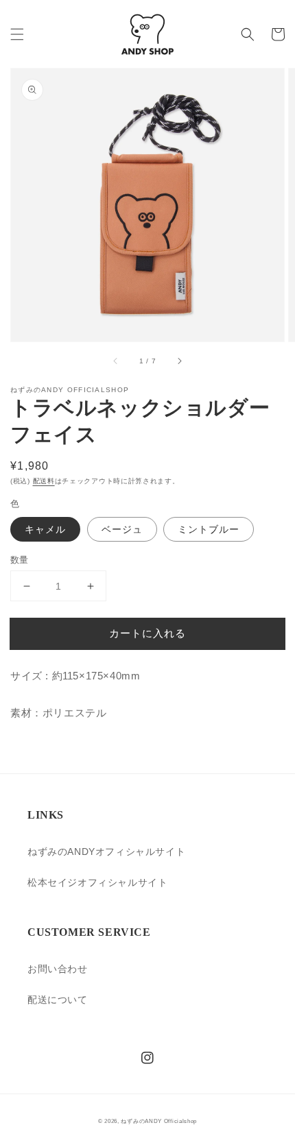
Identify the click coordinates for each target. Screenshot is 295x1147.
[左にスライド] (116, 361)
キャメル (45, 529)
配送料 (44, 481)
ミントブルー (208, 529)
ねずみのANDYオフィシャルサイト (106, 851)
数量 (19, 560)
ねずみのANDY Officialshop (159, 1121)
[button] (17, 34)
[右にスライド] (179, 361)
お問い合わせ (57, 968)
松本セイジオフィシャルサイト (97, 882)
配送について (57, 999)
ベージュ (122, 529)
